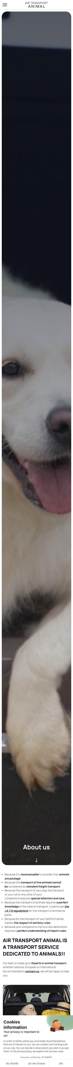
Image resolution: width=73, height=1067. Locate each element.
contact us (32, 971)
